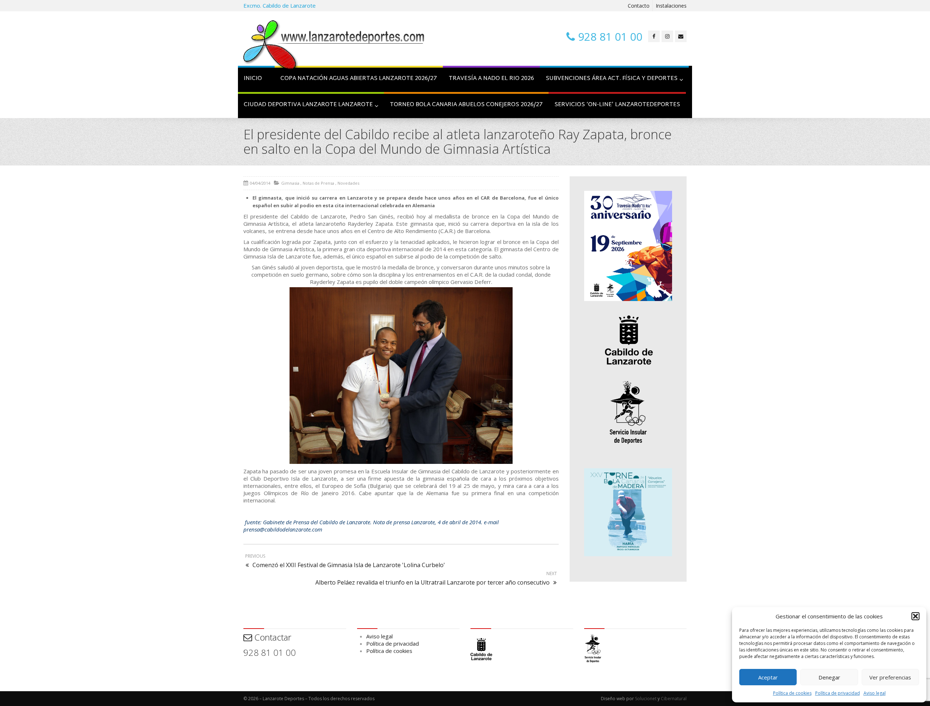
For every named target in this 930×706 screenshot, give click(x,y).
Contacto (639, 5)
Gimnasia (290, 183)
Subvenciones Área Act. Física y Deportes (612, 78)
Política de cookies (792, 693)
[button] (915, 616)
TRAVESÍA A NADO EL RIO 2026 (491, 78)
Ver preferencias (890, 677)
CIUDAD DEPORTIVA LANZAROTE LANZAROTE (308, 105)
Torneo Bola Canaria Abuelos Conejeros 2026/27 (466, 105)
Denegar (829, 677)
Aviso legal (875, 693)
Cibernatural (674, 698)
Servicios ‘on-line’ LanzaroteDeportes (617, 105)
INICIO (253, 78)
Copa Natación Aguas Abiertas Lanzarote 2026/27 (358, 78)
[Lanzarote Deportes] (334, 45)
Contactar (271, 637)
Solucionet (645, 698)
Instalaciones (671, 5)
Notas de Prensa (318, 183)
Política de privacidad (837, 693)
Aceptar (768, 677)
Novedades (348, 183)
